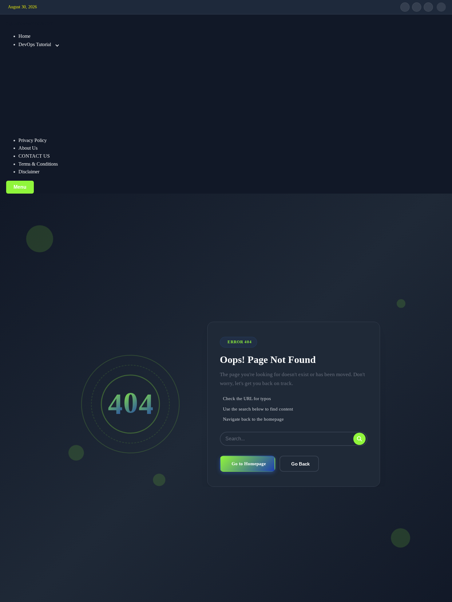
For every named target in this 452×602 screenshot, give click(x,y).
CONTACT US (34, 156)
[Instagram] (428, 7)
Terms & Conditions (38, 164)
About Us (28, 148)
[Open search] (441, 7)
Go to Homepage (249, 463)
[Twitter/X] (416, 7)
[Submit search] (359, 439)
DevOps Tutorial (34, 44)
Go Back (300, 463)
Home (24, 36)
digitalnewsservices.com (29, 23)
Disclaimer (28, 171)
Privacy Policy (32, 140)
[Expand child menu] (57, 45)
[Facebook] (405, 7)
